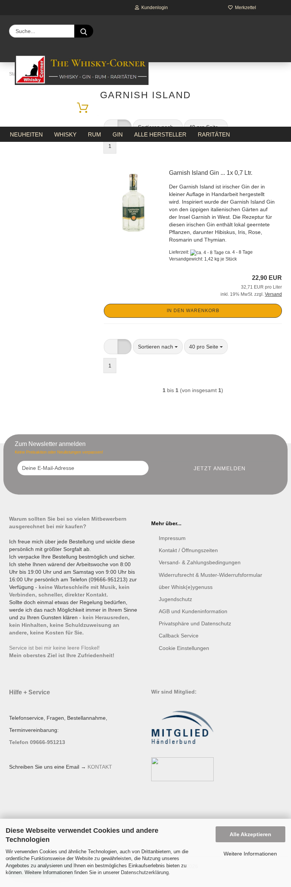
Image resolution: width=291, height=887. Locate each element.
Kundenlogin (153, 7)
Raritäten (214, 134)
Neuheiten (26, 134)
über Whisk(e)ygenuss (186, 587)
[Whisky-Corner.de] (81, 70)
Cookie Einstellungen (184, 648)
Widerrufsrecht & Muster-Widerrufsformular (210, 575)
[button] (111, 346)
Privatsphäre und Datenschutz (195, 623)
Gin (118, 134)
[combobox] (158, 346)
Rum (94, 134)
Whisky (65, 134)
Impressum (172, 538)
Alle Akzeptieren (250, 834)
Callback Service (179, 636)
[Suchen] (83, 31)
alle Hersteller (160, 134)
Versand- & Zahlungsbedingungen (200, 562)
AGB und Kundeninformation (193, 611)
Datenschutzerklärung (145, 872)
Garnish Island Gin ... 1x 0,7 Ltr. (210, 173)
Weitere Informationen (250, 854)
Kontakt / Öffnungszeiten (188, 550)
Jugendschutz (175, 599)
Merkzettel (244, 7)
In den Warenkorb (193, 310)
